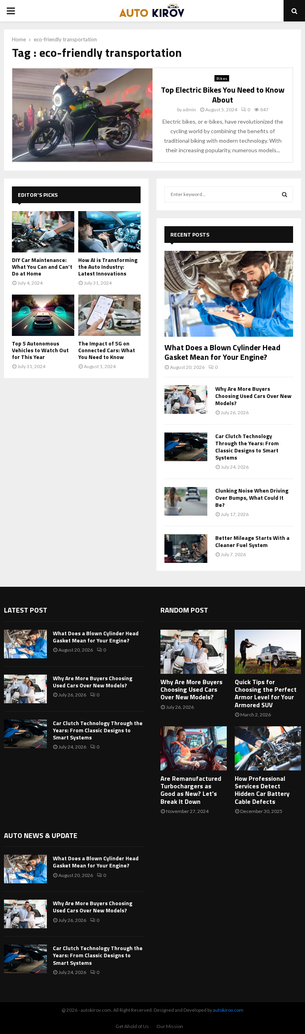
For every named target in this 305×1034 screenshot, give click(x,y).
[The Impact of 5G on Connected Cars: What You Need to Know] (109, 315)
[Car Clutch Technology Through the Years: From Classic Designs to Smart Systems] (185, 447)
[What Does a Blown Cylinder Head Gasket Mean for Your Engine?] (228, 294)
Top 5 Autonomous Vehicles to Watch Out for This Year (40, 350)
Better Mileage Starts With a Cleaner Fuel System (252, 541)
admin (189, 110)
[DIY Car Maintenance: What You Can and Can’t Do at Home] (43, 232)
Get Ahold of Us (132, 1026)
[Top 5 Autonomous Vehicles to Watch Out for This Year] (43, 315)
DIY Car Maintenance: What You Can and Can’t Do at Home (42, 266)
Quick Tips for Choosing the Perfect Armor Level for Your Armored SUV (266, 693)
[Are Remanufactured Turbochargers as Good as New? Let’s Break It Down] (193, 748)
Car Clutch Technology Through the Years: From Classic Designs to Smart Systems (247, 447)
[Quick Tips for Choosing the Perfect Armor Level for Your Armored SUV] (268, 652)
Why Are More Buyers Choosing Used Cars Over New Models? (253, 395)
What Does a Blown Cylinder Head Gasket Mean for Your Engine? (222, 352)
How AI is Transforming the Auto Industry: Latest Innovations (107, 266)
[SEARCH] (284, 194)
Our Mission (169, 1026)
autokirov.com (228, 1010)
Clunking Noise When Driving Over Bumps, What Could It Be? (251, 497)
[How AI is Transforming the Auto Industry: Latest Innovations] (109, 232)
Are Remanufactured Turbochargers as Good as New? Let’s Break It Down (190, 790)
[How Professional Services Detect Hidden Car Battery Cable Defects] (268, 748)
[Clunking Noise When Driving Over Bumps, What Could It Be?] (185, 501)
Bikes (221, 78)
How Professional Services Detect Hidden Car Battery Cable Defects (262, 790)
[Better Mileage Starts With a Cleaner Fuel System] (185, 548)
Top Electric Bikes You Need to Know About (222, 94)
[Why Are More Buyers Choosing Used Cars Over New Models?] (185, 399)
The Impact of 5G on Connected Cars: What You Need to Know (106, 350)
